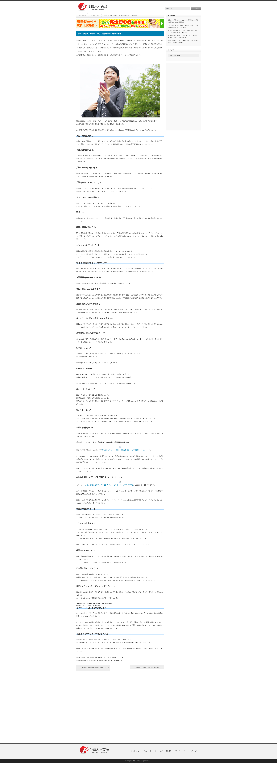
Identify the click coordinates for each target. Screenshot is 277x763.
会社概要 (168, 751)
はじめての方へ (135, 751)
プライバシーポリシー (180, 751)
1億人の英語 (82, 15)
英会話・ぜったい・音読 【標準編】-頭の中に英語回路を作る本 (123, 450)
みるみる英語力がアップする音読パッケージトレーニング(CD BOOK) (109, 485)
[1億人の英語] (92, 10)
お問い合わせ (195, 751)
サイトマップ (159, 751)
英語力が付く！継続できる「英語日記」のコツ (148, 667)
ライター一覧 (147, 751)
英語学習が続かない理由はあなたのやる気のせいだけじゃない (94, 668)
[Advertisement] (136, 7)
